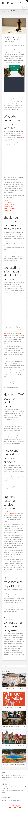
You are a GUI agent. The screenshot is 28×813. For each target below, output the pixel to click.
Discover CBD (9, 206)
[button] (24, 7)
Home (9, 805)
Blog (13, 805)
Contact (18, 805)
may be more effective (15, 434)
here (20, 656)
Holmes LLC (17, 810)
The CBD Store (9, 202)
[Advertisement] (14, 161)
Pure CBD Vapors (9, 204)
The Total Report (13, 3)
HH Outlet (8, 200)
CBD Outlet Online (10, 208)
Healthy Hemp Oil (9, 210)
